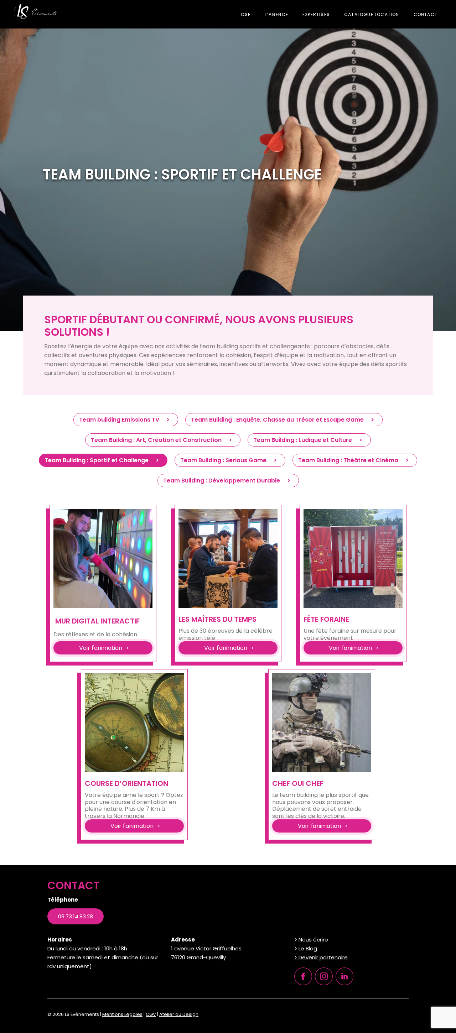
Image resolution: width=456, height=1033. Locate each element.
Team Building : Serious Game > (230, 460)
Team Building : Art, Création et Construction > (163, 440)
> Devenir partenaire (321, 957)
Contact (425, 14)
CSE (246, 14)
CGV (151, 1014)
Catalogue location (371, 14)
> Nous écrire (311, 939)
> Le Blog (305, 948)
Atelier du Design (178, 1014)
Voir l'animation (100, 648)
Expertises (316, 14)
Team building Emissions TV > (125, 420)
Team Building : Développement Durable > (228, 480)
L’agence (276, 14)
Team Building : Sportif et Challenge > (103, 460)
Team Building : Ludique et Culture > (309, 440)
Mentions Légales (122, 1014)
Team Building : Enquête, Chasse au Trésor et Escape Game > (284, 420)
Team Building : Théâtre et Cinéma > (354, 460)
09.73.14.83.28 (75, 916)
